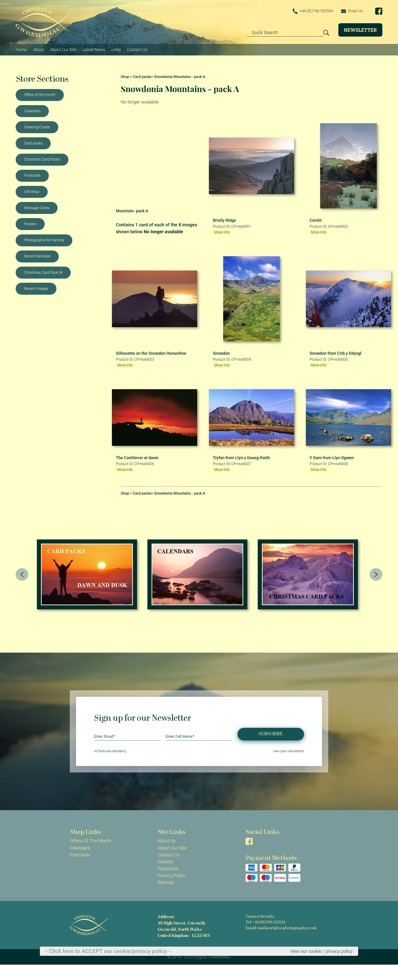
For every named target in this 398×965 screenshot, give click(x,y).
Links (116, 49)
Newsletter (360, 30)
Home (21, 49)
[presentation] (22, 574)
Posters (30, 224)
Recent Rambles (37, 256)
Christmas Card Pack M (43, 272)
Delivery (165, 861)
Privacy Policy (171, 875)
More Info (222, 232)
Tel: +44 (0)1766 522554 (265, 922)
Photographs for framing (44, 240)
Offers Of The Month (90, 841)
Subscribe (271, 734)
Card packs (33, 143)
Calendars (32, 111)
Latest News (93, 49)
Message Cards (36, 208)
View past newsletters (288, 751)
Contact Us (137, 49)
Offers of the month (40, 94)
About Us (167, 841)
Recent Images (36, 288)
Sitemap (166, 882)
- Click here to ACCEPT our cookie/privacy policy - (107, 951)
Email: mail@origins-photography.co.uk (281, 928)
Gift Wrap (31, 192)
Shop (125, 77)
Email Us (355, 11)
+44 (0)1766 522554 (316, 11)
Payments (168, 868)
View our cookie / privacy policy (321, 951)
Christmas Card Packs (42, 159)
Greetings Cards (37, 127)
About (38, 49)
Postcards (32, 175)
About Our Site (63, 49)
